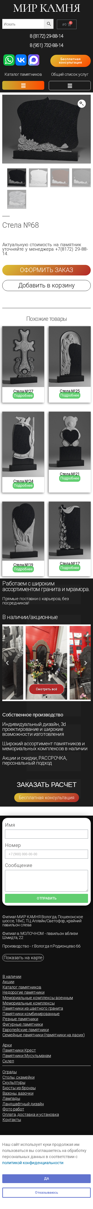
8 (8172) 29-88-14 (46, 36)
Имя (10, 825)
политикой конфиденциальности (32, 1162)
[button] (70, 61)
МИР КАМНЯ (46, 8)
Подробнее (23, 395)
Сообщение (18, 865)
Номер (13, 845)
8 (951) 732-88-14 (46, 45)
